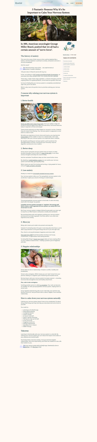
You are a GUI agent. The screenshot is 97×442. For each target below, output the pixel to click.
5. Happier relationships (68, 75)
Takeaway (65, 81)
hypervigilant (24, 137)
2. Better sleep (66, 68)
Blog (67, 3)
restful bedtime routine (35, 160)
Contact (71, 3)
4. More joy (65, 73)
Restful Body (66, 55)
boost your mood (39, 239)
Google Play (26, 347)
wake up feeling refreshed (33, 166)
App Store (35, 347)
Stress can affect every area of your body (32, 124)
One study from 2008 (27, 235)
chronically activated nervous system (43, 173)
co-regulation (43, 285)
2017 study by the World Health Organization (45, 74)
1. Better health (66, 66)
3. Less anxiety (66, 71)
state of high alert (47, 153)
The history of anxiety (67, 61)
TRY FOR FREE (79, 3)
